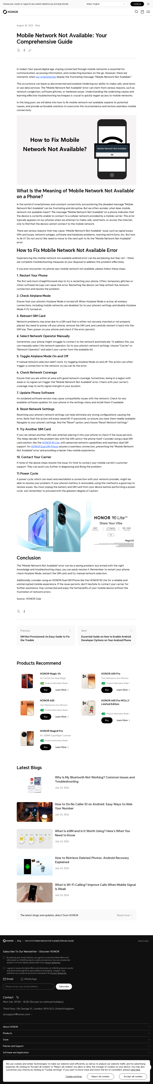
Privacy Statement (52, 963)
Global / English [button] (93, 4)
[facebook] (24, 50)
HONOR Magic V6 (50, 673)
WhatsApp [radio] (30, 979)
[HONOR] (10, 941)
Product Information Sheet (56, 683)
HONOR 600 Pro (110, 673)
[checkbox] (38, 960)
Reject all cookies (100, 1076)
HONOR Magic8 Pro (51, 731)
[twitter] (19, 50)
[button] (45, 690)
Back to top (143, 941)
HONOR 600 (47, 700)
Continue (137, 4)
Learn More (60, 690)
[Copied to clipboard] (30, 50)
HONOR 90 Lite (50, 442)
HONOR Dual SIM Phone (44, 446)
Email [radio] (10, 979)
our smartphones (46, 77)
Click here (135, 1070)
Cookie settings (74, 1076)
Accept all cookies (133, 1076)
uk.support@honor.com (16, 1014)
